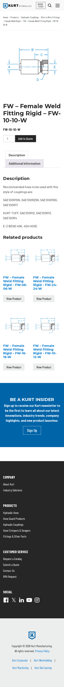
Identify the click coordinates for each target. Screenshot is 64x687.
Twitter (13, 600)
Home (5, 17)
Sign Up (32, 430)
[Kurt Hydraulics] (17, 6)
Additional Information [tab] (24, 163)
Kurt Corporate (20, 660)
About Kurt (8, 484)
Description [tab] (17, 155)
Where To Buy (41, 5)
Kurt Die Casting (43, 668)
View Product (13, 298)
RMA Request (10, 576)
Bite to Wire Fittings (50, 17)
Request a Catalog (12, 559)
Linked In (21, 600)
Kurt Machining (20, 668)
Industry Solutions (12, 490)
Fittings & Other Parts (14, 536)
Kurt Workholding (43, 660)
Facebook (6, 600)
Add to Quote (25, 138)
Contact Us (9, 570)
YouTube (29, 600)
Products (14, 17)
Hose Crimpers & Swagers (16, 530)
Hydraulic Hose (11, 513)
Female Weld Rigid (13, 20)
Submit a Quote (11, 565)
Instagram (37, 600)
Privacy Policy (42, 651)
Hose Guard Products (14, 518)
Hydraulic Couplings (30, 17)
